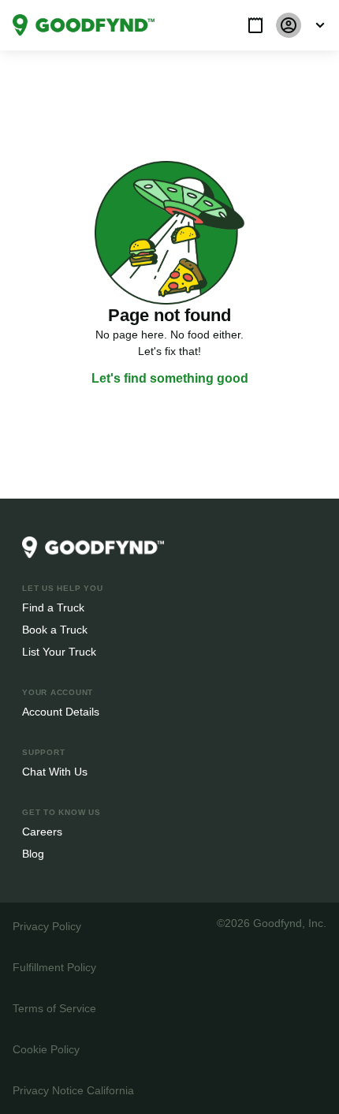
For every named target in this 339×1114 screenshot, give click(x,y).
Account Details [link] (61, 711)
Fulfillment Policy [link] (54, 966)
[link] (84, 25)
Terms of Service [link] (53, 1007)
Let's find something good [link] (169, 378)
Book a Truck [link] (54, 629)
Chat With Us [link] (55, 771)
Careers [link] (41, 831)
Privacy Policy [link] (46, 925)
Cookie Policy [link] (46, 1048)
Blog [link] (33, 853)
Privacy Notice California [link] (72, 1089)
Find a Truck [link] (52, 607)
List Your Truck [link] (57, 651)
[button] (255, 25)
